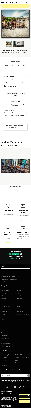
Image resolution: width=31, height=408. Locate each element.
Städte (3, 303)
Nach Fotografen (5, 346)
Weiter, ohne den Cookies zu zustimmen (24, 396)
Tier (2, 309)
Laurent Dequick (15, 188)
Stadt (17, 65)
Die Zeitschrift (18, 355)
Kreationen (20, 311)
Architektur (20, 290)
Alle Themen (4, 335)
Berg (2, 322)
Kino (2, 330)
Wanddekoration (5, 338)
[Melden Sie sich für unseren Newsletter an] (28, 375)
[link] (9, 2)
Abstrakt (19, 298)
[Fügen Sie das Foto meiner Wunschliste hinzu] (30, 192)
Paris (2, 333)
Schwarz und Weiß (6, 306)
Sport (2, 317)
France (23, 65)
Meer (18, 306)
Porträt (19, 303)
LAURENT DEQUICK (15, 62)
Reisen (3, 314)
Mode (2, 301)
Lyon (6, 62)
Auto (18, 293)
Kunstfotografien (9, 65)
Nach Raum (4, 341)
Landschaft (4, 311)
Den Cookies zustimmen (24, 401)
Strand (19, 295)
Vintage (3, 319)
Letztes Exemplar (5, 295)
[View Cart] (26, 2)
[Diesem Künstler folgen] (29, 141)
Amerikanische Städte (23, 314)
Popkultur (3, 325)
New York (3, 327)
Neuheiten (3, 293)
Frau (18, 301)
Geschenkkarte (5, 290)
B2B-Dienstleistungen (7, 281)
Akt (18, 309)
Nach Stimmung (5, 343)
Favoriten (3, 298)
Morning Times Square (15, 186)
